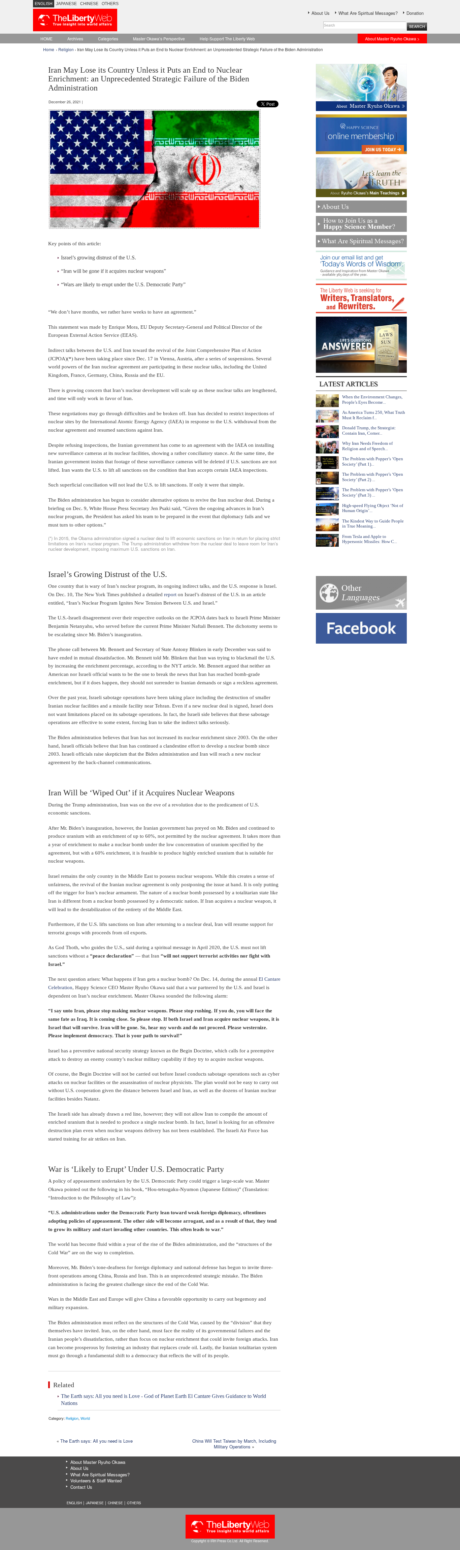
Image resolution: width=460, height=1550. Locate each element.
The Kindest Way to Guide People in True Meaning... (373, 523)
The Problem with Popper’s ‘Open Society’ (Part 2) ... (372, 477)
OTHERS (110, 3)
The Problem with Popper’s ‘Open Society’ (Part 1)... (372, 461)
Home (48, 49)
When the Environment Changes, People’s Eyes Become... (372, 399)
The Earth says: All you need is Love (96, 1441)
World (85, 1418)
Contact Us (81, 1487)
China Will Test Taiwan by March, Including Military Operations (234, 1444)
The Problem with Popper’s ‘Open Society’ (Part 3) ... (372, 492)
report (170, 594)
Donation (415, 13)
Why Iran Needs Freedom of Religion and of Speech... (367, 446)
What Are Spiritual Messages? (368, 13)
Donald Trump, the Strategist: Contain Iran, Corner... (369, 430)
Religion (66, 49)
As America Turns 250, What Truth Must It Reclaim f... (373, 415)
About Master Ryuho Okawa (97, 1462)
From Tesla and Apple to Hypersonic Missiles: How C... (369, 539)
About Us (320, 13)
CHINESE (89, 3)
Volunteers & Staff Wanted (96, 1480)
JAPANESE (66, 3)
